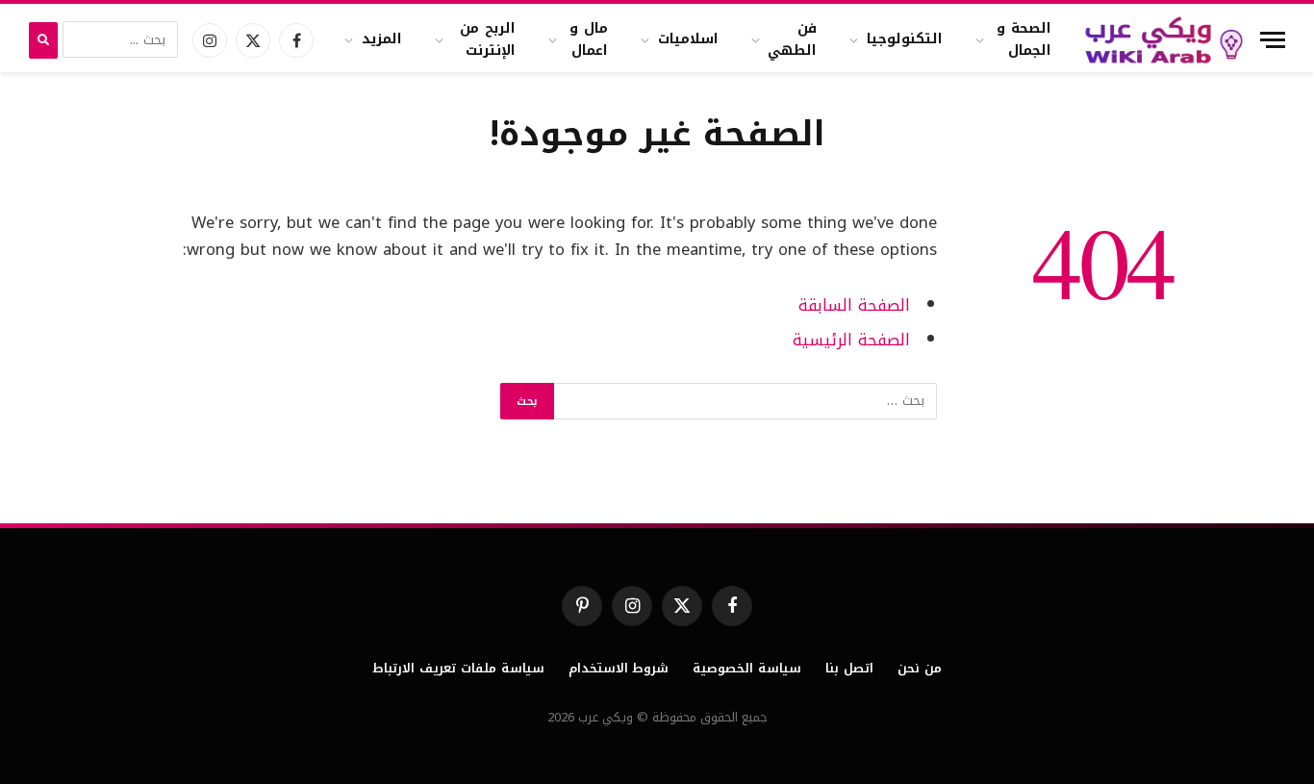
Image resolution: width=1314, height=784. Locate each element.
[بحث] (43, 40)
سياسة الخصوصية (747, 668)
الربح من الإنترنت (488, 39)
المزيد (382, 39)
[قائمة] (1272, 40)
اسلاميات (688, 39)
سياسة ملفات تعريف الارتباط (458, 668)
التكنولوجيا (905, 39)
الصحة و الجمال (1024, 39)
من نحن (919, 668)
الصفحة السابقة (854, 305)
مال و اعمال (588, 39)
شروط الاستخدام (619, 668)
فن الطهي (792, 39)
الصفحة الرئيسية (851, 340)
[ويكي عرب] (1164, 40)
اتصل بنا (849, 668)
